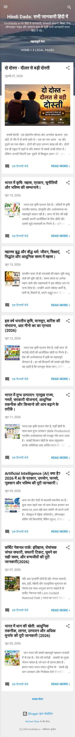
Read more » (60, 166)
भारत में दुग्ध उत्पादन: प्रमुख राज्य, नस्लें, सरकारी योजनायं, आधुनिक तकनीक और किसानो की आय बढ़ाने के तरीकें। (32, 402)
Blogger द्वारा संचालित (40, 714)
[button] (67, 68)
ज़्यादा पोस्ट (37, 699)
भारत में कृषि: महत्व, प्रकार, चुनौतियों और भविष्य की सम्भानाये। (31, 185)
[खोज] (69, 8)
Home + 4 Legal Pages (37, 50)
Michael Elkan (32, 721)
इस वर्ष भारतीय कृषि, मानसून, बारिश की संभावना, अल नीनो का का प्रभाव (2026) (32, 325)
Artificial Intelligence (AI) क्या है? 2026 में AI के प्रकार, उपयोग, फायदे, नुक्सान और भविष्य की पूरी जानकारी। (32, 478)
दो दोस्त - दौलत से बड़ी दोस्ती (27, 67)
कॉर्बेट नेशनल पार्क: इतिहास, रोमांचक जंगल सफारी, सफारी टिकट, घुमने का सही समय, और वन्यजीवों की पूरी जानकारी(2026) (31, 554)
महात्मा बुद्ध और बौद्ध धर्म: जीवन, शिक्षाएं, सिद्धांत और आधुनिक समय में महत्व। (32, 254)
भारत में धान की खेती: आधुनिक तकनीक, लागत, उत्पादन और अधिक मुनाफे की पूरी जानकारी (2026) (30, 631)
